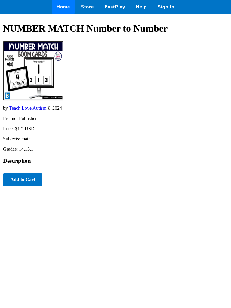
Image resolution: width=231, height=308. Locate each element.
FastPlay (115, 6)
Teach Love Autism (28, 108)
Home (63, 6)
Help (141, 6)
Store (87, 6)
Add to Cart (22, 179)
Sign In (166, 6)
